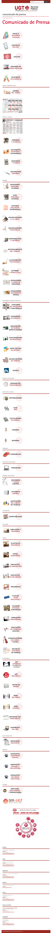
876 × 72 (12, 16)
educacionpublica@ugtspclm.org (8, 853)
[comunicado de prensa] (26, 23)
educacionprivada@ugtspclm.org (8, 854)
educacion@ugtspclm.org (7, 887)
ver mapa (4, 851)
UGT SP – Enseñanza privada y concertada (10, 908)
